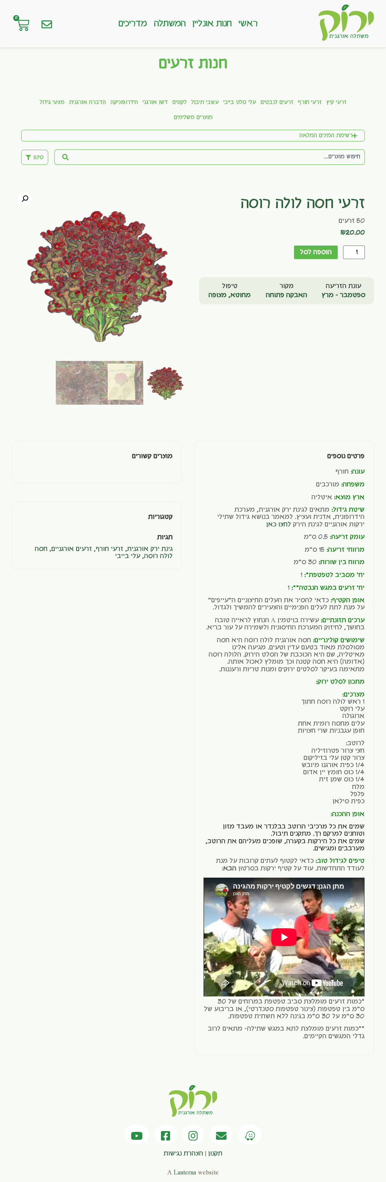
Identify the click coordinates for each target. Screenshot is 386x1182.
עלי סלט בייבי (239, 102)
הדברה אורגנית (87, 102)
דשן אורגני (155, 102)
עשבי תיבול (205, 102)
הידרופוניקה (124, 102)
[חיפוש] (64, 157)
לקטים (179, 102)
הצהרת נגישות (183, 1154)
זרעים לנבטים (276, 102)
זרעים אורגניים (71, 549)
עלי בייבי (127, 556)
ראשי (247, 24)
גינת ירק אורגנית (150, 549)
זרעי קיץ (336, 102)
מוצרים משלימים (193, 117)
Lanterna (185, 1173)
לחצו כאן (278, 525)
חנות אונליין (211, 24)
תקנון (215, 1154)
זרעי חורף (310, 102)
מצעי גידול (52, 102)
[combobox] (220, 157)
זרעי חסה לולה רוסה (302, 204)
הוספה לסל (316, 252)
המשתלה (170, 24)
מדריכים (132, 24)
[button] (25, 199)
